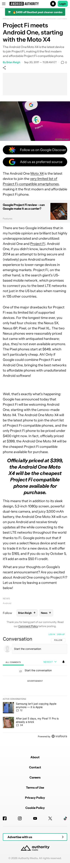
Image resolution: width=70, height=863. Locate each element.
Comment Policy (28, 626)
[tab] (13, 662)
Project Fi (37, 244)
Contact (35, 767)
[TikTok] (65, 818)
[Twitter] (50, 818)
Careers (35, 777)
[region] (35, 686)
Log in (52, 634)
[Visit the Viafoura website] (59, 736)
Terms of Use (35, 787)
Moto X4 (37, 173)
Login (62, 3)
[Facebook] (5, 818)
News (6, 598)
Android (7, 603)
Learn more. (62, 19)
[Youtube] (35, 818)
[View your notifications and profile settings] (63, 662)
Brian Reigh (13, 62)
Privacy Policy (35, 797)
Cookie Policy (35, 808)
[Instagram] (20, 818)
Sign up (61, 634)
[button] (35, 3)
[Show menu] (3, 3)
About (35, 757)
